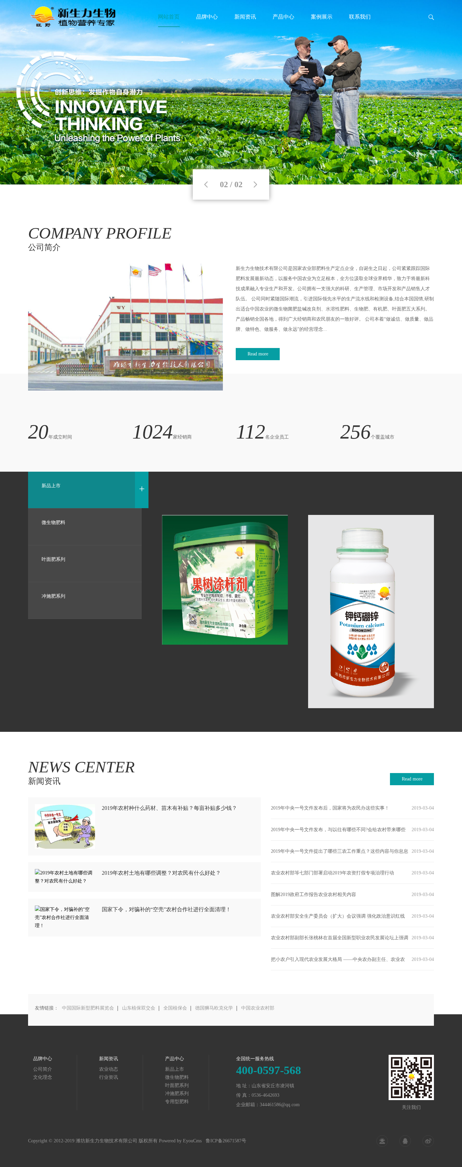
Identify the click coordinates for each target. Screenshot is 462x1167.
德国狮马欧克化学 (214, 1008)
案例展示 (321, 17)
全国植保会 (175, 1008)
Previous (206, 184)
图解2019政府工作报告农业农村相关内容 (313, 894)
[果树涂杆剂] (225, 580)
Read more (258, 353)
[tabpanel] (231, 92)
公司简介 (42, 1069)
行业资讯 (108, 1077)
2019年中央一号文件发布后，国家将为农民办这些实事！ (330, 808)
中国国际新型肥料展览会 (88, 1008)
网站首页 (169, 17)
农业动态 (108, 1069)
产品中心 (283, 17)
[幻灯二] (231, 92)
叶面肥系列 (177, 1085)
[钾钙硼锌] (371, 611)
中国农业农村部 (257, 1008)
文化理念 (42, 1077)
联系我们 (360, 17)
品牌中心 (207, 17)
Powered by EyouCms (180, 1140)
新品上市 (174, 1069)
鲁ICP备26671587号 (226, 1140)
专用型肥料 (177, 1101)
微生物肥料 (177, 1077)
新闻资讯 (245, 17)
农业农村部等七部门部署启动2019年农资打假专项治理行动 (332, 872)
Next (255, 184)
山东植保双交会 (138, 1008)
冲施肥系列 (177, 1093)
